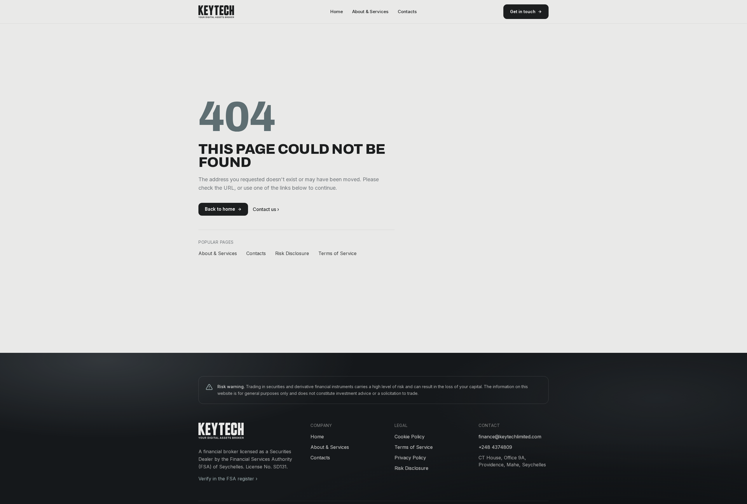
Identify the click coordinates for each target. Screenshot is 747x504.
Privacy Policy (410, 458)
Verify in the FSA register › (227, 479)
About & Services (370, 11)
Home (336, 11)
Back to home (220, 209)
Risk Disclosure (292, 253)
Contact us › (266, 209)
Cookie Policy (410, 437)
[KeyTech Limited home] (216, 11)
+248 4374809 (495, 447)
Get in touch (522, 11)
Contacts (407, 11)
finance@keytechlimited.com (510, 437)
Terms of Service (337, 253)
